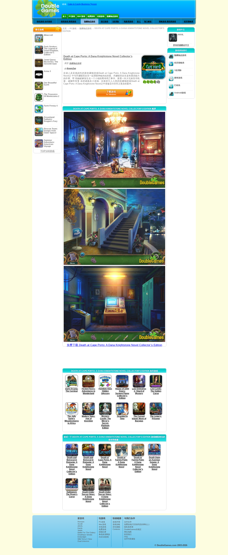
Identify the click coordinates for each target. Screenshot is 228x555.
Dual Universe (83, 541)
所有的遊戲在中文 (181, 45)
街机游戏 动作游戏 (44, 21)
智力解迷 (148, 21)
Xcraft (80, 524)
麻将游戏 (178, 78)
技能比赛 (102, 532)
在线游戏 (100, 16)
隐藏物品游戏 (112, 16)
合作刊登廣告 (129, 539)
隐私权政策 (128, 527)
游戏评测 (116, 522)
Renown (81, 522)
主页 (65, 28)
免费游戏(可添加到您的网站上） (137, 524)
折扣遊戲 (116, 527)
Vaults (80, 530)
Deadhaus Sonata (85, 535)
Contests (116, 529)
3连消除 (115, 21)
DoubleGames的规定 (132, 529)
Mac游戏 (81, 16)
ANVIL (80, 526)
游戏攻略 (116, 524)
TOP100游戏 (47, 151)
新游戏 (81, 518)
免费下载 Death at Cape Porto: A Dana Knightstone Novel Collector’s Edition (114, 345)
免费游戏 (91, 16)
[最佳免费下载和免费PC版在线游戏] (47, 9)
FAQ (126, 537)
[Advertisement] (114, 43)
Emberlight (82, 537)
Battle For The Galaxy (86, 533)
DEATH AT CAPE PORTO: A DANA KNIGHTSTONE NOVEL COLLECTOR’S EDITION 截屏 (114, 109)
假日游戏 (104, 21)
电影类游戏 (128, 21)
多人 (64, 16)
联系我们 (128, 534)
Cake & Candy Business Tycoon (82, 4)
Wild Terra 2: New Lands (85, 540)
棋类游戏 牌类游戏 (68, 21)
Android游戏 (180, 93)
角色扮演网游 (104, 534)
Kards (80, 528)
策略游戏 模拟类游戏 (167, 21)
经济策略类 (188, 21)
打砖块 (177, 85)
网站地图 (128, 532)
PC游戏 (72, 16)
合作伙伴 (128, 522)
